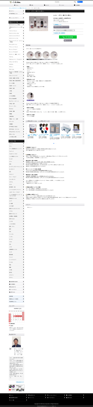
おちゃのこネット (45, 406)
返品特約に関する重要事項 (59, 33)
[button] (26, 133)
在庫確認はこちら (57, 24)
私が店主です (20, 382)
